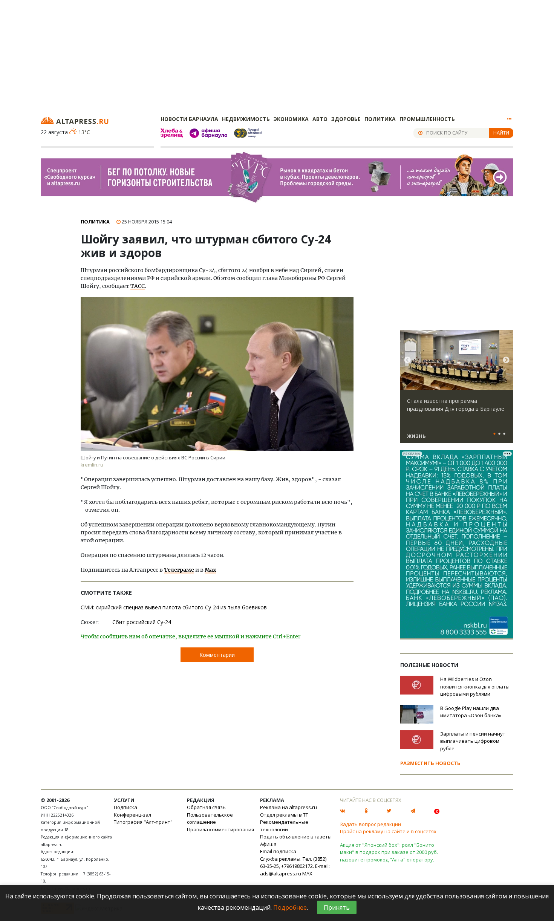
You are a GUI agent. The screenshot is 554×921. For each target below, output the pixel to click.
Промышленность (427, 118)
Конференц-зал (132, 814)
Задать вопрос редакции (370, 824)
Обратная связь (206, 807)
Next (506, 360)
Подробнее (290, 907)
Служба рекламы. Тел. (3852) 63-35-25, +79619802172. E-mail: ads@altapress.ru (295, 866)
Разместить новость (430, 763)
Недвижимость (246, 118)
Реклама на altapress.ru (288, 807)
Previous (407, 360)
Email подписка (278, 851)
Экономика (291, 118)
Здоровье (346, 118)
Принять (337, 907)
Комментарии (217, 654)
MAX (307, 873)
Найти (501, 132)
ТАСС (137, 286)
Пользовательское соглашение (210, 818)
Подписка (125, 807)
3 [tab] (504, 434)
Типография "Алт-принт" (143, 821)
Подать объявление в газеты (296, 836)
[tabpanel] (456, 390)
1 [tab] (494, 434)
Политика (380, 118)
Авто (320, 118)
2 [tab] (499, 434)
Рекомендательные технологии (284, 825)
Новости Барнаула (189, 118)
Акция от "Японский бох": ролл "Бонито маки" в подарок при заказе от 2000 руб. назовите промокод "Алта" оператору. (389, 852)
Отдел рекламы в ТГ (284, 814)
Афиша (268, 844)
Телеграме (179, 569)
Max (210, 569)
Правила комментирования (220, 829)
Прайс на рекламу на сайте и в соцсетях (388, 831)
